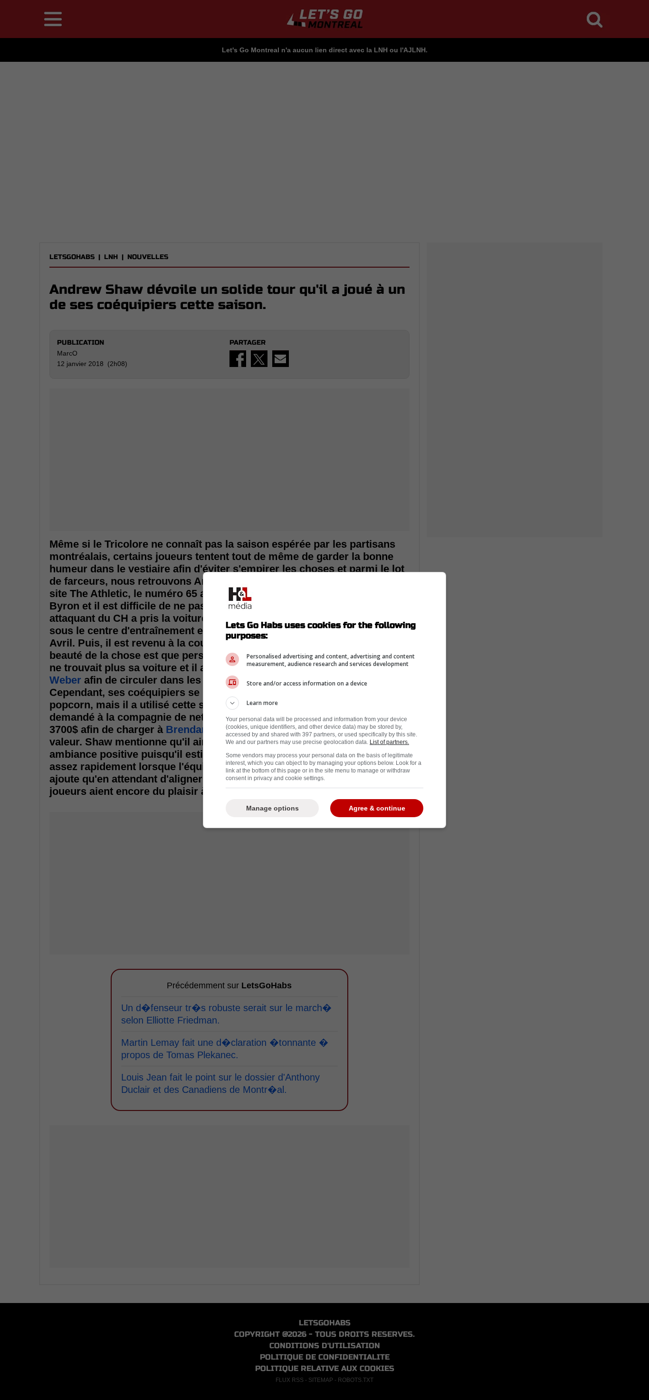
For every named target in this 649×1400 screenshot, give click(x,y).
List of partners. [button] (389, 742)
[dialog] (324, 700)
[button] (324, 703)
